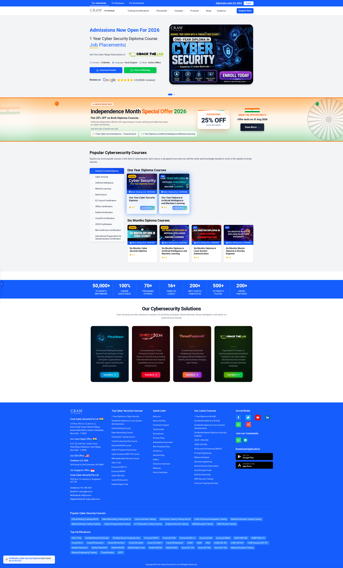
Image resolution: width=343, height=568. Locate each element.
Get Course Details (122, 438)
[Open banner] (1, 284)
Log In (248, 3)
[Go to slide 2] (174, 94)
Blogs (208, 11)
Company (179, 11)
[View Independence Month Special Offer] (171, 119)
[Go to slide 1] (170, 94)
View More (98, 438)
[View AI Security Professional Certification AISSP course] (211, 415)
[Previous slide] (93, 326)
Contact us (221, 11)
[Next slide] (193, 326)
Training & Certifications (138, 11)
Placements (161, 11)
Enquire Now (245, 10)
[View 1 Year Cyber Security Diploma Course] (211, 54)
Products (194, 11)
